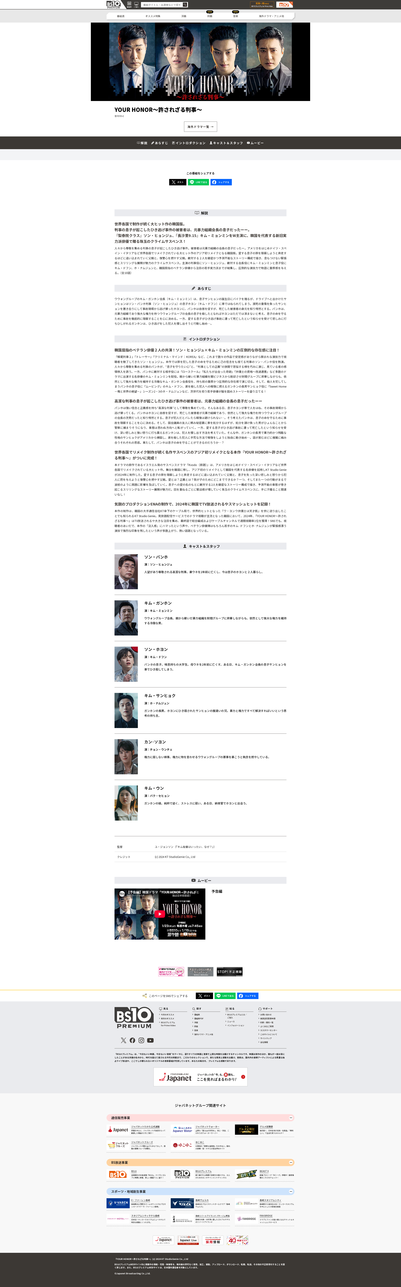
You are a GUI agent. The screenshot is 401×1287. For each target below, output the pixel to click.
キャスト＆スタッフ (228, 143)
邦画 (209, 16)
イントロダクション (191, 143)
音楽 (235, 16)
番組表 (121, 16)
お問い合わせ (266, 1014)
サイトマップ (266, 1038)
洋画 (183, 16)
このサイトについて (268, 1034)
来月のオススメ (167, 1018)
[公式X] (123, 1040)
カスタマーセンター (268, 1030)
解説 (144, 143)
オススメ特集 (152, 16)
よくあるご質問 (266, 1026)
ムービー (257, 143)
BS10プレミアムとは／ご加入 (237, 1016)
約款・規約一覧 (266, 1022)
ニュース (231, 1021)
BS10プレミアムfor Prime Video (168, 1024)
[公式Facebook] (132, 1040)
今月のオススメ (167, 1014)
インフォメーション (235, 1025)
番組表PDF (198, 1018)
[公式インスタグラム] (141, 1040)
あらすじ (161, 143)
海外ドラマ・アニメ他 (271, 16)
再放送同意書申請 (267, 1018)
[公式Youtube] (150, 1040)
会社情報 (264, 1042)
